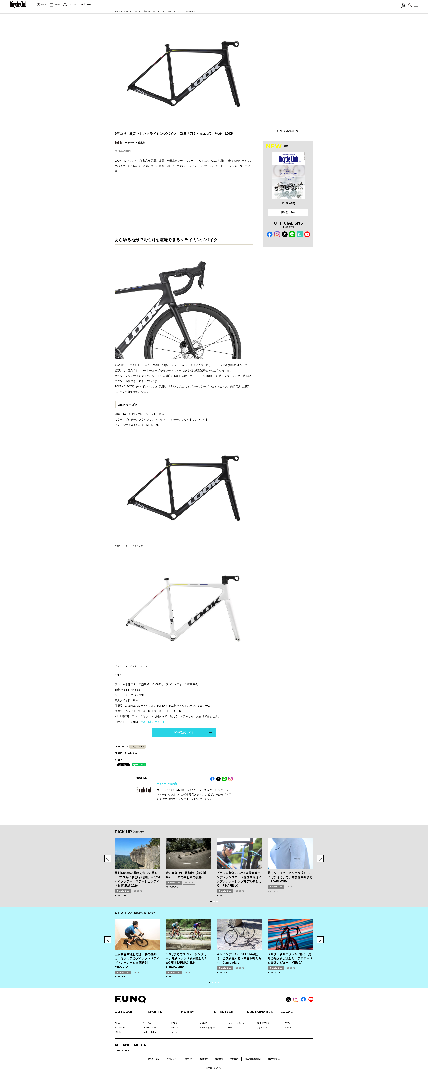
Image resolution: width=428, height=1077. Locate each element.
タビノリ (175, 1032)
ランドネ (147, 1023)
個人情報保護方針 (253, 1059)
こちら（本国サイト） (152, 721)
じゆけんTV (262, 1028)
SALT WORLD (263, 1023)
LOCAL (286, 1012)
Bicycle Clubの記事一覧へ (288, 131)
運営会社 (189, 1059)
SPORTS (138, 891)
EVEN (287, 1023)
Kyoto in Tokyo (149, 1032)
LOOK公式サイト (184, 732)
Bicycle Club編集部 (167, 783)
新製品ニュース (137, 746)
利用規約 (234, 1059)
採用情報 (219, 1059)
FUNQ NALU (176, 1028)
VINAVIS (203, 1023)
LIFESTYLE (223, 1012)
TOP (116, 11)
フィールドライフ (236, 1023)
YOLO (117, 1050)
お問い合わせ (173, 1059)
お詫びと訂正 (274, 1059)
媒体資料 (204, 1059)
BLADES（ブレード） (209, 1028)
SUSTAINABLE (260, 1012)
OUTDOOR (124, 1012)
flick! (230, 1028)
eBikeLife (119, 1032)
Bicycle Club (126, 11)
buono (288, 1028)
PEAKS (174, 1023)
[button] (107, 858)
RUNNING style (149, 1028)
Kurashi (125, 1050)
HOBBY (187, 1012)
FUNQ (117, 1023)
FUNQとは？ (154, 1059)
